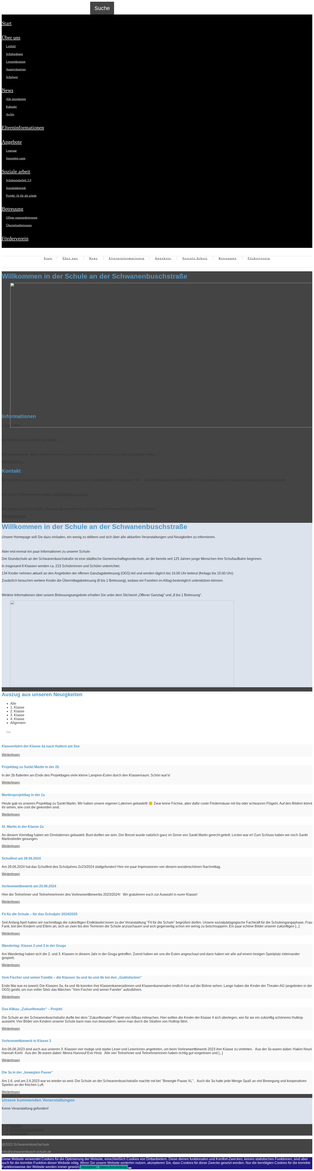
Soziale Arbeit (16, 171)
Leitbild (11, 46)
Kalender (11, 106)
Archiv (10, 114)
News (7, 90)
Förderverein (15, 238)
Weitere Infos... (13, 461)
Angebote (12, 142)
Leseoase (11, 150)
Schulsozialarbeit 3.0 (18, 180)
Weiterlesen (11, 755)
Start (7, 23)
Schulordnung (14, 54)
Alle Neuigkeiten (16, 99)
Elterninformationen (23, 127)
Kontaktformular (14, 516)
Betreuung (12, 209)
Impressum (18, 1133)
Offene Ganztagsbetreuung (21, 217)
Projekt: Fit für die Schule (21, 195)
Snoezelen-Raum (15, 158)
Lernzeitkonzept (15, 61)
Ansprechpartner (16, 69)
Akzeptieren (88, 1167)
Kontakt (16, 1126)
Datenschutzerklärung (27, 1130)
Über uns (11, 37)
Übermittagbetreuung (19, 225)
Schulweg (12, 77)
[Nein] (130, 1168)
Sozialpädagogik (16, 188)
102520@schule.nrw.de (70, 494)
